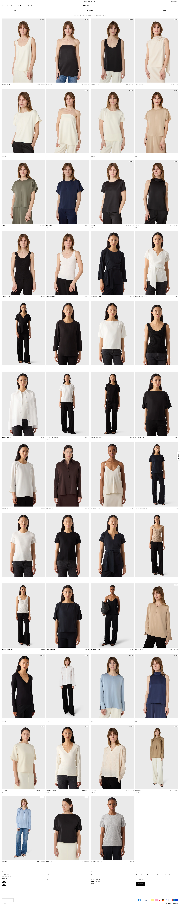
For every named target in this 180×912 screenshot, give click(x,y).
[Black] (7, 80)
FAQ (92, 874)
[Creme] (5, 80)
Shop (3, 5)
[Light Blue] (137, 645)
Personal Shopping (95, 879)
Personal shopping (21, 5)
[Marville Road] (90, 5)
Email (48, 877)
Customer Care (94, 877)
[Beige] (5, 151)
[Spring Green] (8, 151)
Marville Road (7, 903)
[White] (3, 575)
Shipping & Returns (95, 881)
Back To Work (10, 5)
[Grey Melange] (5, 575)
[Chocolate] (50, 504)
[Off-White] (96, 292)
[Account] (169, 5)
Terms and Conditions (167, 903)
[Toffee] (139, 786)
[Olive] (53, 857)
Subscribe (141, 883)
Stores (48, 879)
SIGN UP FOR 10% (94, 1)
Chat (48, 874)
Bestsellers (30, 5)
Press (92, 883)
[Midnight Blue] (3, 80)
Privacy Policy (175, 903)
